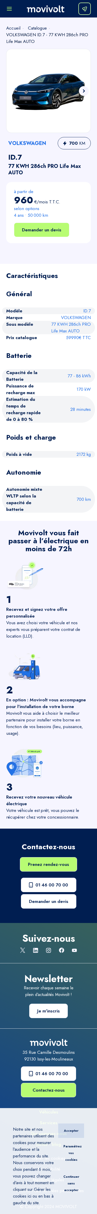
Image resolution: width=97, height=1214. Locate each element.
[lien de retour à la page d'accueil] (45, 8)
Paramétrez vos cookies (72, 1153)
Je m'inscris (48, 1011)
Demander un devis (41, 230)
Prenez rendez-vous (48, 864)
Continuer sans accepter (71, 1183)
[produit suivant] (84, 91)
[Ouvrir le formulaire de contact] (84, 9)
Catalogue (37, 28)
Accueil (13, 28)
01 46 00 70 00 (51, 885)
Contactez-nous (49, 1090)
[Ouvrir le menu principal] (9, 9)
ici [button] (29, 1196)
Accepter (71, 1130)
